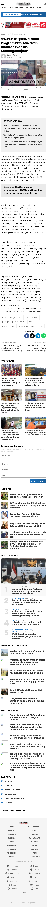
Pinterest (13, 870)
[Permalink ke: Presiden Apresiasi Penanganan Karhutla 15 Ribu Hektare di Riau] (35, 423)
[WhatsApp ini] (43, 335)
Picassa (14, 889)
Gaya (11, 842)
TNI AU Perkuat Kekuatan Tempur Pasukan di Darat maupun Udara (27, 672)
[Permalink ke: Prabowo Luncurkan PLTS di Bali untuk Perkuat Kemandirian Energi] (35, 395)
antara (8, 781)
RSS (24, 892)
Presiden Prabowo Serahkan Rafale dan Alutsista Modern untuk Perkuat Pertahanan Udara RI (27, 662)
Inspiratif (12, 845)
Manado (12, 834)
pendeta (33, 322)
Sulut (34, 830)
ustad (40, 326)
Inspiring (28, 630)
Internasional (34, 827)
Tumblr (36, 870)
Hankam (34, 834)
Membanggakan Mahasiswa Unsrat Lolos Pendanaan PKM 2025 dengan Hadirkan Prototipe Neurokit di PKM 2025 (28, 766)
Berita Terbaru (18, 598)
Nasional (12, 830)
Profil (35, 845)
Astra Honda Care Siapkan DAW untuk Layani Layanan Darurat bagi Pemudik (27, 746)
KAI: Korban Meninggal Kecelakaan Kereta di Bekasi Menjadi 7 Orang (11, 346)
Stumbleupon (13, 873)
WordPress (35, 873)
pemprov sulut (18, 322)
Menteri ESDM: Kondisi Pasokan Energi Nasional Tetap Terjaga (35, 346)
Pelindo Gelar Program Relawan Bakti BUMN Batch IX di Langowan (26, 495)
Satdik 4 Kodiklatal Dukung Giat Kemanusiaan (26, 691)
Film (35, 853)
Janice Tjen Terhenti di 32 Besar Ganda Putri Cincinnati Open (25, 515)
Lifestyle (34, 842)
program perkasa (27, 326)
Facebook (14, 866)
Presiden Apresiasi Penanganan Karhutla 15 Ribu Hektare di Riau (35, 432)
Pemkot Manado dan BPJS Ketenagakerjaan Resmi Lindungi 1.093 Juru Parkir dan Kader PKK (23, 144)
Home (11, 827)
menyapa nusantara (14, 798)
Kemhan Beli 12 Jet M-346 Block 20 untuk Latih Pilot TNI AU (27, 652)
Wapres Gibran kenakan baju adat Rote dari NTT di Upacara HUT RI (27, 525)
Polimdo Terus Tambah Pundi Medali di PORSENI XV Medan (26, 623)
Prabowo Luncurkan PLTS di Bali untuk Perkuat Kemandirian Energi (35, 406)
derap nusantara (13, 790)
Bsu (27, 317)
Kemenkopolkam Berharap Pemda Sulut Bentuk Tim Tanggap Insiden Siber (27, 681)
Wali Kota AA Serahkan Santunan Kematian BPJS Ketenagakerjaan (23, 136)
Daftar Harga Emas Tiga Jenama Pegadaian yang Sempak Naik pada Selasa (10, 408)
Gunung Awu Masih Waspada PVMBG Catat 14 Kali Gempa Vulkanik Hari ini (34, 381)
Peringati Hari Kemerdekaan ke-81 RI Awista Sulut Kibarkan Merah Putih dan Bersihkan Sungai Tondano (27, 545)
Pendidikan (16, 587)
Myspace (36, 881)
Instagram (13, 877)
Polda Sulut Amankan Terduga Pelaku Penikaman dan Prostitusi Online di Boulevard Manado (26, 727)
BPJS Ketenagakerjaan (12, 317)
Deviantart (13, 881)
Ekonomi (12, 838)
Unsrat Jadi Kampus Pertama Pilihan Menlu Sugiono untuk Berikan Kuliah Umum (27, 591)
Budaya (34, 849)
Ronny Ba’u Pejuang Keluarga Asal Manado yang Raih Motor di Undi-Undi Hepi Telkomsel (27, 756)
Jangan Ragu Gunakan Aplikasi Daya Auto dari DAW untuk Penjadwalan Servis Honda (10, 435)
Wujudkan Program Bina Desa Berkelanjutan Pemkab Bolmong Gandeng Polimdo (27, 613)
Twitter (35, 866)
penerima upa (8, 326)
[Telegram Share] (37, 335)
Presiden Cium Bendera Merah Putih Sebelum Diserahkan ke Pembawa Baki (28, 534)
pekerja (5, 322)
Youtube (35, 885)
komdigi (8, 785)
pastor (35, 317)
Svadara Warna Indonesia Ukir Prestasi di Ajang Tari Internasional (11, 381)
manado (9, 803)
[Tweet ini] (32, 335)
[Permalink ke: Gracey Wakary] (3, 56)
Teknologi (35, 856)
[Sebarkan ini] (26, 335)
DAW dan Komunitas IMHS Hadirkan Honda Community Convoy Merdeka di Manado (28, 505)
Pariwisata (34, 838)
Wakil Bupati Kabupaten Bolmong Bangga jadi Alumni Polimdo (26, 636)
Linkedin (36, 877)
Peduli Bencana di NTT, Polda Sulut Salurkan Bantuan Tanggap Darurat (27, 717)
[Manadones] (23, 3)
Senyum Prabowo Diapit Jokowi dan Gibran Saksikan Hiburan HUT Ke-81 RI (27, 602)
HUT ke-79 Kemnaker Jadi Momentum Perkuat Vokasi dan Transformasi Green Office (21, 128)
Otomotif (12, 849)
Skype (13, 885)
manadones (10, 794)
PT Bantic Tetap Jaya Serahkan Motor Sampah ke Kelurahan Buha (27, 737)
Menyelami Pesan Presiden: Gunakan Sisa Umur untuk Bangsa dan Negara (27, 701)
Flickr (36, 889)
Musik (12, 856)
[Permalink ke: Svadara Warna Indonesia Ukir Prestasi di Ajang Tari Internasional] (11, 370)
